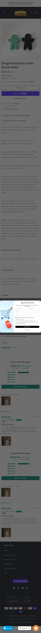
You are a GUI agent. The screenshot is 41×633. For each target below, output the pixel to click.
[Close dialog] (40, 301)
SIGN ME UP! (27, 326)
